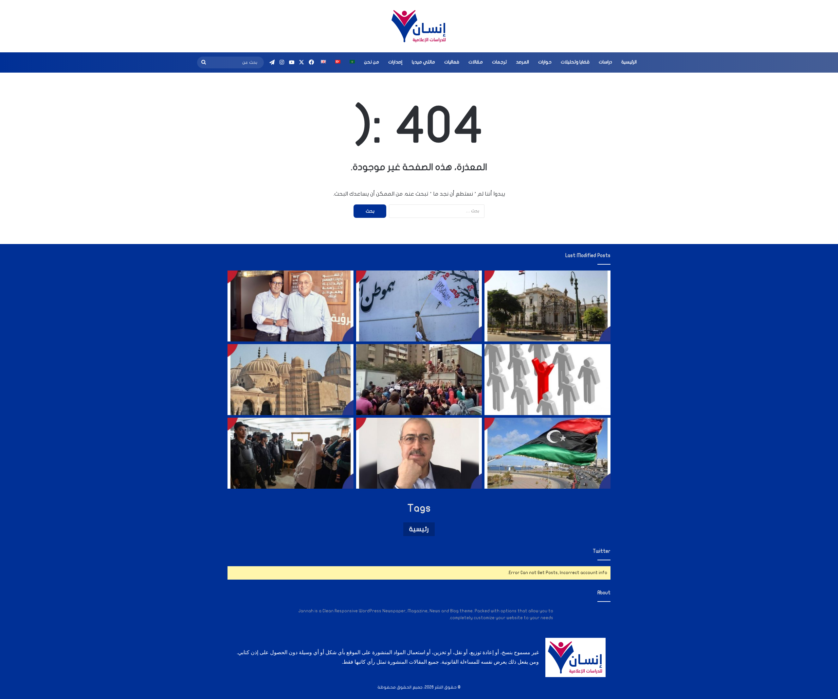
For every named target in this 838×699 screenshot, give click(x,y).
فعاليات (451, 62)
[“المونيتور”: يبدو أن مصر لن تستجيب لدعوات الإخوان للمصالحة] (291, 453)
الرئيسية (629, 62)
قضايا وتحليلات (575, 62)
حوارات (545, 62)
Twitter (601, 551)
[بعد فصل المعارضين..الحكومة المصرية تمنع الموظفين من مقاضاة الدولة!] (547, 379)
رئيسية (419, 529)
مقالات (475, 62)
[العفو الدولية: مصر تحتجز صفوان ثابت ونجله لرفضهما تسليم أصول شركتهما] (291, 306)
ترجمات (499, 62)
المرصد (522, 62)
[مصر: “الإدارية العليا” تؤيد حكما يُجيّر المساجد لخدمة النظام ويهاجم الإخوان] (291, 379)
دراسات (605, 62)
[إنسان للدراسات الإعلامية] (419, 26)
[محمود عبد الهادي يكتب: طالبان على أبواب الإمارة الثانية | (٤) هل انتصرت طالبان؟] (419, 453)
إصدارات (395, 62)
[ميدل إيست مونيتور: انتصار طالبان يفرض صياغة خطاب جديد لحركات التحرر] (419, 306)
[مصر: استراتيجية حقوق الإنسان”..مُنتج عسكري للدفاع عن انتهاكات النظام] (419, 379)
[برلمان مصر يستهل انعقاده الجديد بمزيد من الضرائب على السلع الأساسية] (547, 306)
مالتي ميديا (423, 62)
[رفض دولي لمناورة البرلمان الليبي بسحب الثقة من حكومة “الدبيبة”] (547, 453)
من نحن (371, 62)
